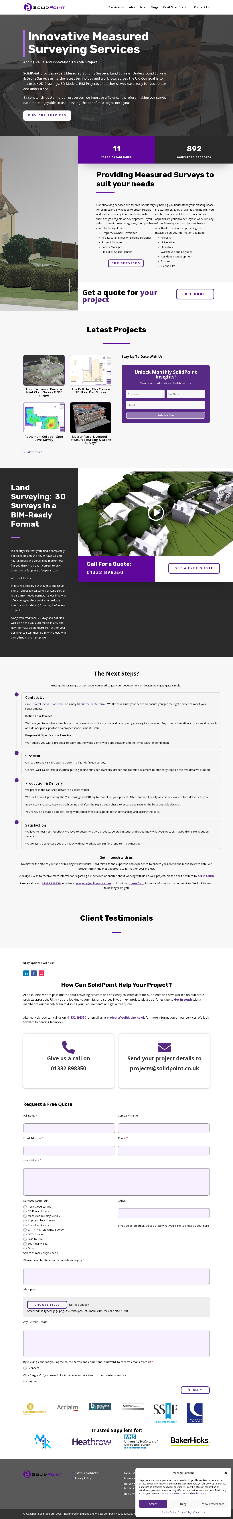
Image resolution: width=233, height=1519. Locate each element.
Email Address (32, 1138)
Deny (183, 1504)
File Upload (30, 1289)
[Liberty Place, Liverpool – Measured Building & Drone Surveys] (90, 417)
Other (31, 1248)
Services (115, 7)
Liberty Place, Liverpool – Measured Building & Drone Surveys (90, 439)
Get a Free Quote (194, 568)
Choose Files (47, 1304)
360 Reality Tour (38, 1243)
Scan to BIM (35, 1239)
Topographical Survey (41, 1220)
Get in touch (183, 1000)
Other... (122, 1200)
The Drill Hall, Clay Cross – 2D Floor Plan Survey (91, 390)
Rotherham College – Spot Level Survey (43, 438)
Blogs (154, 7)
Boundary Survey (38, 1225)
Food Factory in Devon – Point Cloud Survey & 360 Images (43, 392)
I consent (33, 1368)
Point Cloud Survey (39, 1206)
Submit (195, 1390)
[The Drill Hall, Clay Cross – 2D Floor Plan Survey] (90, 370)
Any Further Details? (36, 1321)
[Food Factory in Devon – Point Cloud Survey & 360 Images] (44, 370)
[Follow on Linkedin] (26, 973)
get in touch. (206, 876)
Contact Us (199, 1512)
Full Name (29, 1115)
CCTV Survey (36, 1234)
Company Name (128, 1115)
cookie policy (199, 1493)
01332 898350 (76, 1018)
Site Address (31, 1160)
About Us (135, 7)
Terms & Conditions (87, 1472)
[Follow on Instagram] (41, 973)
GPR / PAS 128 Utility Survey (46, 1229)
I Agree (32, 1381)
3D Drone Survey (38, 1211)
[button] (226, 1473)
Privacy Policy (184, 1512)
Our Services (125, 263)
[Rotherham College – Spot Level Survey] (44, 417)
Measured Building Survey (44, 1216)
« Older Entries (32, 452)
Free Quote (195, 294)
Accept (153, 1504)
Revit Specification (176, 7)
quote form (136, 883)
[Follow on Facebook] (34, 973)
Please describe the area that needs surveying (52, 1260)
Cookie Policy (169, 1512)
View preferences (213, 1504)
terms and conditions (176, 1493)
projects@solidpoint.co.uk (93, 883)
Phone (122, 1138)
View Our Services (47, 115)
